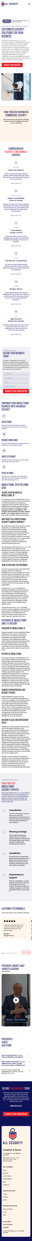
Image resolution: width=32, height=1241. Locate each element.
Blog (4, 1182)
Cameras (5, 1197)
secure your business (12, 65)
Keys (4, 1215)
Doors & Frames (7, 1209)
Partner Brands (7, 1179)
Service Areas (7, 1176)
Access (5, 1194)
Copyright (6, 1227)
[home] (9, 3)
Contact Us (6, 1185)
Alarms (5, 1200)
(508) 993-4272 (16, 1106)
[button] (29, 4)
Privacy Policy (7, 1221)
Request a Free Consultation (16, 1114)
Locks (4, 1212)
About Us (5, 1173)
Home (4, 1170)
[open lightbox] (16, 1000)
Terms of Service (8, 1224)
